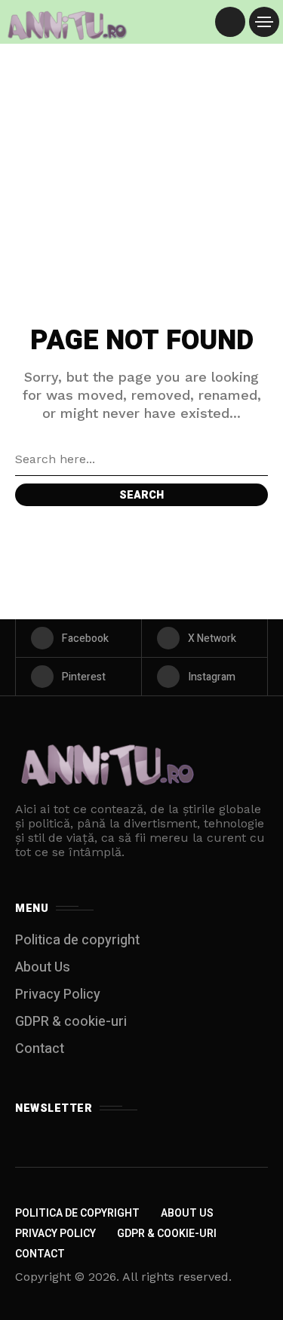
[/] (230, 22)
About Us (42, 967)
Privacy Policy (57, 994)
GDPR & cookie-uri (71, 1021)
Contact (39, 1049)
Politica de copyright (77, 940)
